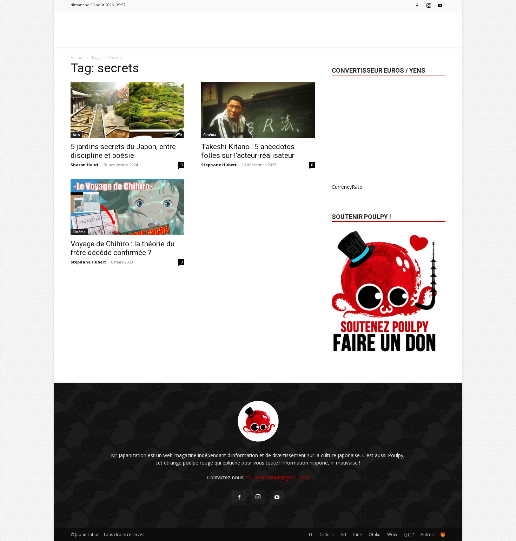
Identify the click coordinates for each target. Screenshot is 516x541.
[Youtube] (440, 5)
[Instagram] (428, 5)
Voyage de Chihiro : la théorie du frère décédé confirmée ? (122, 248)
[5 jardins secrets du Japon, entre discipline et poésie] (127, 110)
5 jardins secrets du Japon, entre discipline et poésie (123, 151)
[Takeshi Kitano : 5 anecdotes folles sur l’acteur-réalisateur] (258, 110)
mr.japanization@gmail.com (277, 477)
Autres (427, 534)
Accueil (78, 58)
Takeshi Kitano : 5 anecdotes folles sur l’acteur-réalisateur (248, 151)
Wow (392, 534)
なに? (409, 534)
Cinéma (209, 134)
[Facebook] (417, 5)
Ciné (357, 534)
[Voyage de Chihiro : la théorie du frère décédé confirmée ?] (127, 207)
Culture (326, 534)
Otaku (375, 534)
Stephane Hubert (219, 164)
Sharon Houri (84, 164)
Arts (76, 134)
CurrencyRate (347, 186)
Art (343, 534)
